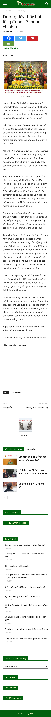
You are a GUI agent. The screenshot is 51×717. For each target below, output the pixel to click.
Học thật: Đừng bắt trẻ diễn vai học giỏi (22, 596)
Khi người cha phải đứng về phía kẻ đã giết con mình (25, 618)
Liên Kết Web (10, 677)
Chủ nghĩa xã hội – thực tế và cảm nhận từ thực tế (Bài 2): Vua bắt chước (26, 576)
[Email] (8, 43)
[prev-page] (4, 497)
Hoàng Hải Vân (16, 392)
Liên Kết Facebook (13, 698)
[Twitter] (20, 38)
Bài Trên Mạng (19, 10)
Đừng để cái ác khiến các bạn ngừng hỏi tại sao (26, 639)
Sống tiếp (7, 407)
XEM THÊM (31, 449)
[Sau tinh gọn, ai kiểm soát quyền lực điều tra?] (10, 460)
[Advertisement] (25, 368)
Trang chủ (7, 10)
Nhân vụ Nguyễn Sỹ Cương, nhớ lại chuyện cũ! (25, 587)
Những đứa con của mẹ (37, 407)
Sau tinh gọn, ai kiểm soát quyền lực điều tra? (25, 545)
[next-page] (9, 497)
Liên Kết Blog (10, 688)
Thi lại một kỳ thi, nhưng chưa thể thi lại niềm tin (26, 629)
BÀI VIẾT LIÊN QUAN (13, 449)
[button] (4, 4)
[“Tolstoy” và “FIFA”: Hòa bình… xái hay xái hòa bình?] (10, 473)
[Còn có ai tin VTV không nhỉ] (10, 487)
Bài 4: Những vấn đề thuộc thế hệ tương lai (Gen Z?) (26, 606)
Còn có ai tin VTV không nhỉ (17, 566)
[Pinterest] (32, 38)
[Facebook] (8, 38)
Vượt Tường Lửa (12, 512)
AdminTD (9, 32)
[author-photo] (25, 431)
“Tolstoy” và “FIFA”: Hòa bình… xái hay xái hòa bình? (24, 555)
